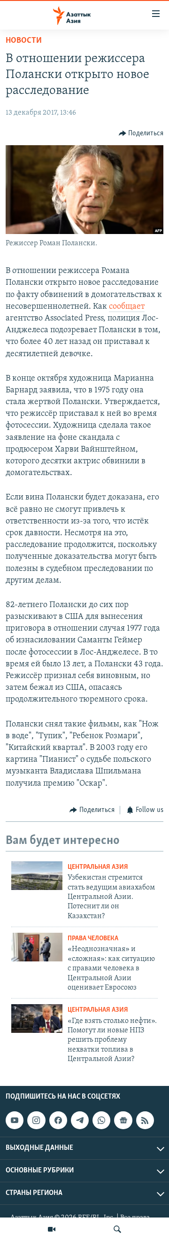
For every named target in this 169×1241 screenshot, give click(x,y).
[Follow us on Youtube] (14, 1120)
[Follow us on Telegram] (80, 1120)
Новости (24, 41)
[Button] (141, 133)
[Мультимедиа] (52, 1229)
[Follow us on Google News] (123, 1120)
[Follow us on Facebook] (58, 1120)
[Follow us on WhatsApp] (101, 1120)
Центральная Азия (98, 867)
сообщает (127, 307)
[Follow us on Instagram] (36, 1120)
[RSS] (145, 1120)
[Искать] (117, 1229)
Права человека (93, 938)
